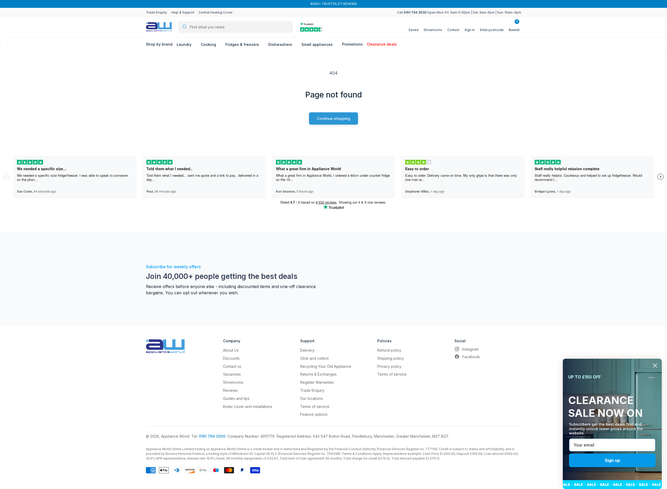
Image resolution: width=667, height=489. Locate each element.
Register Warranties (317, 382)
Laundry (185, 44)
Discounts (231, 358)
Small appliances (317, 44)
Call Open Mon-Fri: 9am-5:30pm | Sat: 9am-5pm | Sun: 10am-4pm (459, 12)
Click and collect (314, 358)
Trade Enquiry (156, 12)
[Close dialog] (655, 365)
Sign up (612, 460)
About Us (231, 350)
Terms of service (314, 406)
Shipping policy (390, 358)
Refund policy (389, 350)
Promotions (352, 44)
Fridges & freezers (242, 44)
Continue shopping (333, 118)
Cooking (209, 44)
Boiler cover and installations (247, 406)
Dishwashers (280, 44)
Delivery (307, 350)
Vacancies (232, 374)
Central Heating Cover (215, 12)
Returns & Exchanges (318, 374)
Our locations (311, 398)
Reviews (230, 390)
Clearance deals (382, 44)
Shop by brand (159, 44)
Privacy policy (389, 366)
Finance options (314, 414)
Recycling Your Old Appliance (325, 366)
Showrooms (233, 382)
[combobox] (235, 27)
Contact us (232, 366)
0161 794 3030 (212, 436)
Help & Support (182, 12)
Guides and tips (236, 398)
